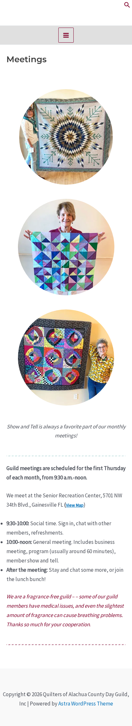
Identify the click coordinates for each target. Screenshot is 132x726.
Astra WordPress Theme (85, 703)
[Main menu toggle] (66, 35)
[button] (127, 6)
